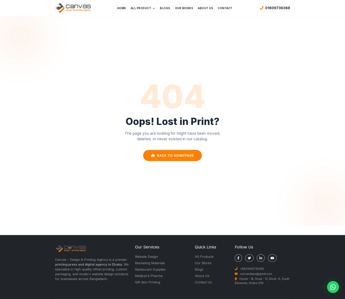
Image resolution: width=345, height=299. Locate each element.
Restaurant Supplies (150, 269)
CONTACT (225, 8)
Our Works (203, 263)
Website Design (146, 257)
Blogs (199, 269)
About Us (202, 276)
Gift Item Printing (147, 282)
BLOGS (165, 8)
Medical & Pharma (149, 276)
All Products (204, 257)
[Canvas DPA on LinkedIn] (261, 258)
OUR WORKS (184, 8)
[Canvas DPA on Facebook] (238, 258)
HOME (121, 8)
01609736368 (277, 8)
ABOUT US (205, 8)
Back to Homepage (175, 155)
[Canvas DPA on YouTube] (272, 258)
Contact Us (203, 282)
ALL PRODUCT (141, 8)
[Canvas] (73, 8)
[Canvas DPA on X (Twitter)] (249, 258)
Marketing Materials (150, 263)
